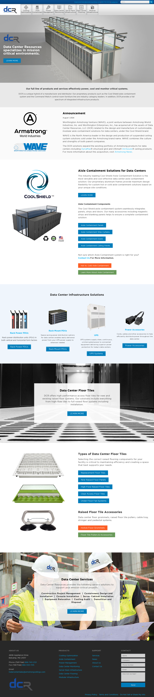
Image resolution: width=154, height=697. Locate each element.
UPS (96, 335)
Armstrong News (123, 152)
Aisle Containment (67, 659)
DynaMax (86, 149)
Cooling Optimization (68, 656)
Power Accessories (134, 329)
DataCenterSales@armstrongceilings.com (87, 2)
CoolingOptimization (26, 11)
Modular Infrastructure (69, 677)
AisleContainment (37, 11)
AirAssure (127, 149)
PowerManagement (48, 11)
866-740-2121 (31, 662)
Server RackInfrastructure (70, 11)
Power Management (68, 663)
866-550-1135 (28, 665)
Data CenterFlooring (81, 11)
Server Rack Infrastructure (70, 670)
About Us (96, 663)
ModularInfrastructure (92, 11)
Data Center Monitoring (69, 666)
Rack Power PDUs (19, 333)
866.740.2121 (105, 2)
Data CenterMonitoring (59, 11)
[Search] (151, 2)
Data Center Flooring (68, 674)
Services (95, 656)
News (94, 659)
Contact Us (84, 258)
